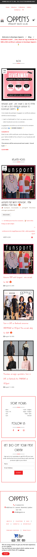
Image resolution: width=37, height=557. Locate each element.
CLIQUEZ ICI (5, 132)
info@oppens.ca (20, 512)
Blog (29, 37)
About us (14, 7)
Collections (21, 7)
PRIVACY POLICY (27, 530)
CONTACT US (16, 524)
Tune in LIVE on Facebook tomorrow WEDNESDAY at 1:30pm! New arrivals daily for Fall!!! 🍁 (18, 328)
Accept (6, 554)
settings (21, 550)
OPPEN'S (18, 19)
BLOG (27, 521)
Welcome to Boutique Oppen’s (13, 37)
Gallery (29, 7)
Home (7, 7)
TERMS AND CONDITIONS (12, 530)
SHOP (7, 524)
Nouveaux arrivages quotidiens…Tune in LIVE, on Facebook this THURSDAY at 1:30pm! (17, 379)
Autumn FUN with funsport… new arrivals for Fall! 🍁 (16, 203)
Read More (6, 215)
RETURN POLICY (27, 524)
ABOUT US (9, 521)
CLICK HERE (4, 149)
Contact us (17, 10)
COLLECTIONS (19, 521)
